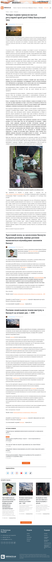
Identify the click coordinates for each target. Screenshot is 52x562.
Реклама (41, 7)
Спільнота (46, 7)
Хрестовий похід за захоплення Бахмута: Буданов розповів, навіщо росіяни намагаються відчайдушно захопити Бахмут (8, 503)
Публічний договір (47, 543)
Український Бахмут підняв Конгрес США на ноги (25, 412)
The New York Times (33, 251)
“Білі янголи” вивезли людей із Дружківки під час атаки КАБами (23, 444)
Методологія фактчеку (46, 541)
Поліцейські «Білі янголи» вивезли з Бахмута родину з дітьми (41, 500)
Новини (15, 7)
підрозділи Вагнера (39, 277)
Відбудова (30, 7)
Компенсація (25, 7)
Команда (45, 533)
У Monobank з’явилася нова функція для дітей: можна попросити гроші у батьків (25, 449)
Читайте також (5, 480)
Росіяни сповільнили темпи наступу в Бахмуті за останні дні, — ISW (29, 294)
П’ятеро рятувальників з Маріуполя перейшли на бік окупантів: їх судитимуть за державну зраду (23, 455)
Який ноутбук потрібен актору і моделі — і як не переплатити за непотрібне (23, 439)
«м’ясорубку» (34, 388)
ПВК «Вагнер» (24, 267)
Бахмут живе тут (24, 418)
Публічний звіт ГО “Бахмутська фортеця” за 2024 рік (47, 546)
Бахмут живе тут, (24, 299)
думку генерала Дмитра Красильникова (15, 194)
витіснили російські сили (16, 349)
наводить (12, 337)
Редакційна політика (46, 538)
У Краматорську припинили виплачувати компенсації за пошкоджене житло (24, 431)
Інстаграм (22, 304)
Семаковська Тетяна (11, 24)
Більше (35, 7)
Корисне (19, 7)
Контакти (45, 535)
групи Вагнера (16, 378)
